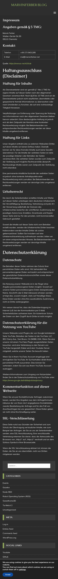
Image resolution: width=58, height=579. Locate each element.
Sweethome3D (9, 501)
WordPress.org (9, 537)
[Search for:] (29, 466)
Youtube (6, 552)
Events (5, 483)
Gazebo (6, 487)
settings (22, 569)
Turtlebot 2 (7, 505)
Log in (5, 524)
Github (5, 557)
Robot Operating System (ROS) (16, 496)
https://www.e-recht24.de (20, 63)
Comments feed (10, 533)
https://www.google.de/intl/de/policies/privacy (22, 380)
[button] (54, 12)
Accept (7, 575)
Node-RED (7, 492)
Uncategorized (9, 510)
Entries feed (8, 529)
